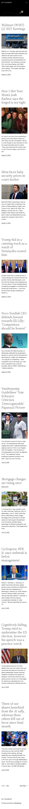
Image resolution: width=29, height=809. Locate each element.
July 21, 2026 (5, 608)
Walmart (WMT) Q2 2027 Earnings (13, 27)
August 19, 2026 (6, 155)
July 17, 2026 (5, 687)
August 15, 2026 (6, 296)
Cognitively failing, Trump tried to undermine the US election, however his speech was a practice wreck (14, 634)
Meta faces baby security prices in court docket (13, 175)
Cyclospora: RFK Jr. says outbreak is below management (14, 554)
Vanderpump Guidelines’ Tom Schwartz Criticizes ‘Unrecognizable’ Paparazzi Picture (13, 398)
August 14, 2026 (6, 372)
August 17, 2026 (5, 223)
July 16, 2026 (5, 770)
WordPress (17, 803)
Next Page (24, 785)
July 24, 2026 (5, 462)
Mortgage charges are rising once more (13, 483)
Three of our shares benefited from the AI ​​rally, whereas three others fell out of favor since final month (13, 715)
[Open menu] (27, 2)
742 (7, 785)
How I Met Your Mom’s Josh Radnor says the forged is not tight (13, 96)
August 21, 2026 (6, 74)
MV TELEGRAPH (6, 2)
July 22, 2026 (5, 532)
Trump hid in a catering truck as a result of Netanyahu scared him (14, 247)
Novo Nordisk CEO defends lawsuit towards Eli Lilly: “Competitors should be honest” (14, 320)
